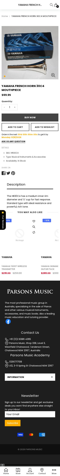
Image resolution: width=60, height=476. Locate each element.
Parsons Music (34, 449)
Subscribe (12, 423)
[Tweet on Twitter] (8, 173)
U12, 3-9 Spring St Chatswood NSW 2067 (31, 365)
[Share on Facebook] (3, 173)
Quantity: (7, 101)
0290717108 (15, 361)
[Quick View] (33, 226)
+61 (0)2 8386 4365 (20, 339)
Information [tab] (15, 377)
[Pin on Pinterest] (13, 173)
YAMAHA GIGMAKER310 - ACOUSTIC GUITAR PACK (19, 268)
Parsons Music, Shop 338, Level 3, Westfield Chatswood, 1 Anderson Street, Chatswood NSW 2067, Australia (27, 346)
